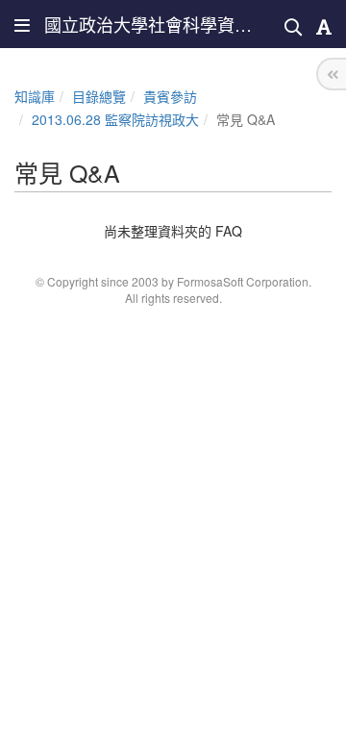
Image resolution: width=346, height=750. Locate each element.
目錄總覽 (99, 96)
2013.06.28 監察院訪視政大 (115, 119)
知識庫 (34, 96)
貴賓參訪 (170, 96)
